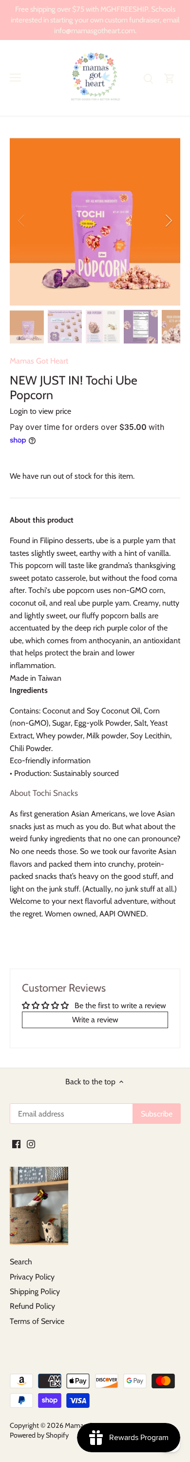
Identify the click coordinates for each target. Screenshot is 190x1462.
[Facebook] (16, 1143)
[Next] (168, 220)
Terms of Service (37, 1321)
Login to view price (40, 411)
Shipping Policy (35, 1291)
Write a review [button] (95, 1019)
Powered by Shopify (39, 1435)
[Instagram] (31, 1143)
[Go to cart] (169, 77)
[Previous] (22, 220)
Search (21, 1261)
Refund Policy (32, 1306)
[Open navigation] (15, 77)
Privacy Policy (32, 1276)
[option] (95, 220)
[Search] (148, 77)
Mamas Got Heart (39, 361)
